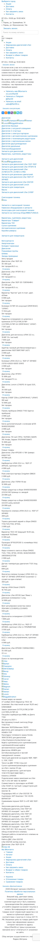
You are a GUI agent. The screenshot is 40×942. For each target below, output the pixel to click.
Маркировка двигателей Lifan (18, 45)
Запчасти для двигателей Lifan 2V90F (17, 192)
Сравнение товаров (14, 882)
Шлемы (5, 253)
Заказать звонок (10, 28)
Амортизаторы (8, 243)
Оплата (9, 9)
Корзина (9, 877)
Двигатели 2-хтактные (11, 131)
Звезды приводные (10, 256)
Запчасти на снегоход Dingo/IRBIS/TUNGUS (20, 213)
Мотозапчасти (8, 241)
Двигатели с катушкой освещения (16, 128)
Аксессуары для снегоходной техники (18, 210)
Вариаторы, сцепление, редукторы (16, 154)
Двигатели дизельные (11, 146)
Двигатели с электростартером (15, 133)
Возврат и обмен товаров (17, 55)
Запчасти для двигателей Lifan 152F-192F (19, 164)
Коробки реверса (9, 231)
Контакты (10, 14)
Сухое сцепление (9, 225)
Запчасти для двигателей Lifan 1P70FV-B (19, 167)
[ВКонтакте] (3, 112)
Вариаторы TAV (8, 223)
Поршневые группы (10, 251)
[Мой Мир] (9, 112)
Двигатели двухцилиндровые (14, 144)
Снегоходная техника (11, 197)
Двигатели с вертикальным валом (16, 141)
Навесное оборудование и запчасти (17, 208)
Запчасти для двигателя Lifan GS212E (17, 182)
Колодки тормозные (10, 246)
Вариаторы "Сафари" (10, 220)
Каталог (9, 855)
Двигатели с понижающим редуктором (18, 138)
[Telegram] (21, 112)
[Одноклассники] (6, 112)
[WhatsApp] (15, 112)
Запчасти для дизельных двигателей (17, 174)
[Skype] (18, 112)
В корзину (6, 269)
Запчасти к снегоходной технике (16, 205)
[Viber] (12, 112)
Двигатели (6, 118)
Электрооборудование (11, 149)
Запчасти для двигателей (12, 151)
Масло (4, 190)
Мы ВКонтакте (8, 849)
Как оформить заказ (14, 11)
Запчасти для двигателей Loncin (15, 185)
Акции (8, 4)
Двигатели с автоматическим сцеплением (19, 136)
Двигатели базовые (10, 126)
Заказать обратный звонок (12, 886)
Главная (9, 852)
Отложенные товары (14, 879)
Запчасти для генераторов (13, 187)
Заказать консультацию (11, 108)
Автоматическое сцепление (13, 228)
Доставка (10, 6)
